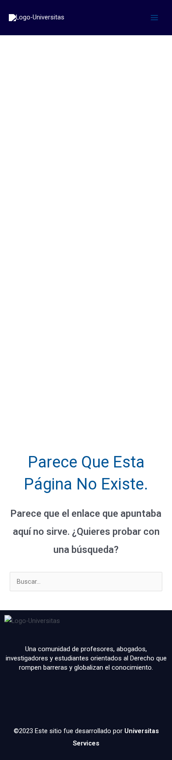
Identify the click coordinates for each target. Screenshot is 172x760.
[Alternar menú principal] (154, 17)
